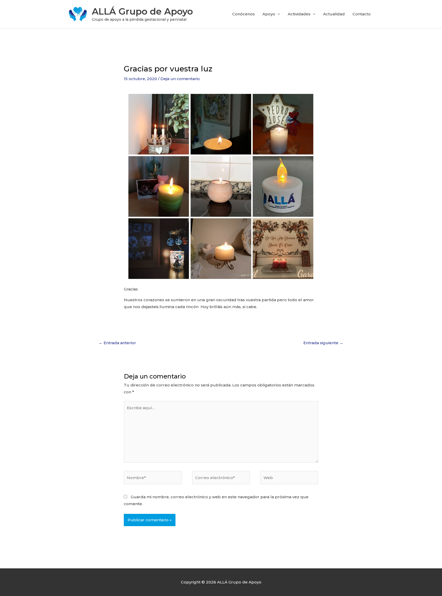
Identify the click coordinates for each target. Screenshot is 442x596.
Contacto (361, 14)
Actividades (299, 14)
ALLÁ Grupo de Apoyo (142, 11)
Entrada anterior (117, 342)
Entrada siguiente (323, 342)
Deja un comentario (180, 78)
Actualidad (334, 14)
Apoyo (268, 14)
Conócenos (243, 14)
